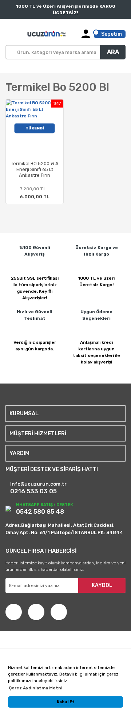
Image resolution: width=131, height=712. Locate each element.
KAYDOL (102, 585)
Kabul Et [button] (66, 702)
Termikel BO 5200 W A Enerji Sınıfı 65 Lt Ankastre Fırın (35, 169)
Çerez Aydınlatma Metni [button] (35, 687)
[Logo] (47, 34)
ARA (113, 51)
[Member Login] (86, 34)
